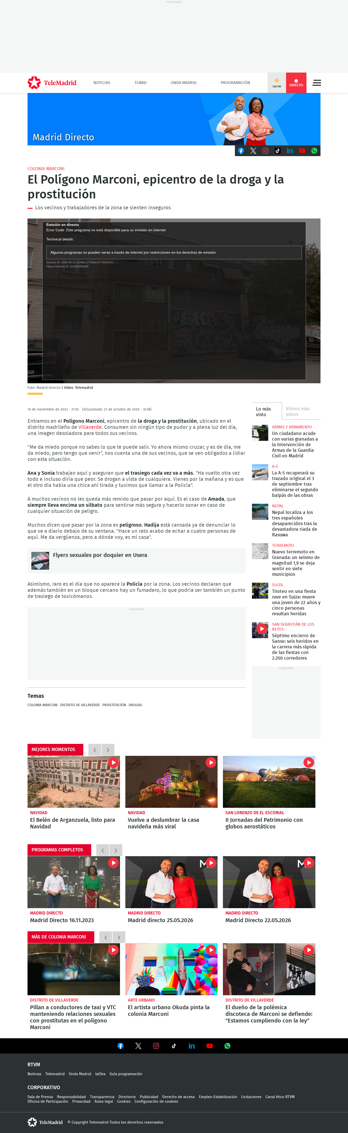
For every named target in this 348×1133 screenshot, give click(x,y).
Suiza (277, 585)
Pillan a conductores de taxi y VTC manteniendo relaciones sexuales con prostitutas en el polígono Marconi (74, 969)
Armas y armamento (292, 427)
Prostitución (114, 705)
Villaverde (90, 427)
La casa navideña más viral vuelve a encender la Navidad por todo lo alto (171, 782)
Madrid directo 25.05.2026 (171, 882)
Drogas (135, 705)
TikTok (278, 151)
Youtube (302, 150)
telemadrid (45, 1122)
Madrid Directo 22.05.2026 (269, 882)
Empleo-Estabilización (218, 1097)
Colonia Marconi (46, 169)
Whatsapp (314, 150)
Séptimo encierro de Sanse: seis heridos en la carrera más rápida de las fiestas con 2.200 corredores (260, 630)
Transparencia (102, 1097)
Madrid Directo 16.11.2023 (74, 882)
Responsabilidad (71, 1097)
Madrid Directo (46, 913)
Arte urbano (141, 1000)
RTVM (34, 1064)
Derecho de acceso (178, 1097)
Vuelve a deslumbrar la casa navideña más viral (163, 823)
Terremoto (283, 545)
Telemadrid (55, 1074)
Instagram (265, 150)
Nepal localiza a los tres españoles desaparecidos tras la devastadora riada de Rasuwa (260, 512)
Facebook (241, 151)
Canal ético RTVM (280, 1097)
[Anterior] (94, 750)
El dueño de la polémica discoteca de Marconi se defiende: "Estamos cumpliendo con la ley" (269, 969)
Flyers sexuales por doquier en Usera (40, 561)
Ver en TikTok (174, 1047)
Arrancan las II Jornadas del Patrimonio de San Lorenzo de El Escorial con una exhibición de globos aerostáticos (269, 782)
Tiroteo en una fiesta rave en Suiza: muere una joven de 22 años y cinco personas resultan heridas (260, 591)
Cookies (123, 1101)
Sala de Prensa (40, 1097)
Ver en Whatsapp (227, 1046)
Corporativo (44, 1087)
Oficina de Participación (48, 1101)
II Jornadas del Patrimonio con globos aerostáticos (264, 823)
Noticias (101, 83)
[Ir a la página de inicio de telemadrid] (52, 82)
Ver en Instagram (156, 1046)
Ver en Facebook (120, 1047)
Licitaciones (251, 1097)
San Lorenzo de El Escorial (254, 813)
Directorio (127, 1097)
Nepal (278, 506)
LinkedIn (290, 150)
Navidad (38, 813)
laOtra (100, 1074)
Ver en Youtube (210, 1046)
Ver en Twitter (138, 1047)
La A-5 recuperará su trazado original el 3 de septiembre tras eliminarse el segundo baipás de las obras (260, 472)
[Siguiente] (108, 750)
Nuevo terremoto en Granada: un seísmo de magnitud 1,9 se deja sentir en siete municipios (260, 551)
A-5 (275, 467)
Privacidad (81, 1101)
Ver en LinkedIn (192, 1046)
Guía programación (126, 1074)
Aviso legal (104, 1101)
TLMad (140, 83)
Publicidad (149, 1097)
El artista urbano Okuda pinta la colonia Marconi (171, 969)
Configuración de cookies (156, 1101)
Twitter (253, 151)
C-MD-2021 (174, 119)
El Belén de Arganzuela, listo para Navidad (72, 823)
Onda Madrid (183, 83)
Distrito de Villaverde (80, 705)
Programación (235, 83)
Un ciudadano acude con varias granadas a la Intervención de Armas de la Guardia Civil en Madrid (260, 433)
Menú (316, 83)
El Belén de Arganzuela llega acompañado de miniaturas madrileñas (74, 782)
